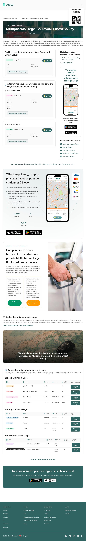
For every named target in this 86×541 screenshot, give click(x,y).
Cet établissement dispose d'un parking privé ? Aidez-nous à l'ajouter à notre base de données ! (43, 164)
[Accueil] (8, 5)
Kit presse (47, 520)
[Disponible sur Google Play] (71, 127)
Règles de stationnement (10, 18)
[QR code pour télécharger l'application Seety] (76, 19)
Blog (25, 524)
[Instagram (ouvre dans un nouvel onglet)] (74, 536)
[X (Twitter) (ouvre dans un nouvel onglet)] (70, 536)
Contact (46, 524)
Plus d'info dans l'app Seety (17, 72)
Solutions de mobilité (30, 520)
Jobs (46, 514)
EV (3, 520)
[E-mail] (82, 536)
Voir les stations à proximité (33, 303)
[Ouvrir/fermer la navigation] (82, 5)
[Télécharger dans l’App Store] (71, 132)
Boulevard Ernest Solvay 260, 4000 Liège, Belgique (21, 33)
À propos (47, 510)
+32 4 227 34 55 (67, 63)
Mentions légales (70, 510)
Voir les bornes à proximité (15, 303)
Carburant (6, 517)
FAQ (25, 514)
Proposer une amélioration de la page (43, 459)
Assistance (6, 524)
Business (5, 527)
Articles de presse (50, 517)
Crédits (67, 514)
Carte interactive (29, 510)
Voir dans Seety (75, 387)
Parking (5, 514)
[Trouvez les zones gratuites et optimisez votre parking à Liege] (70, 99)
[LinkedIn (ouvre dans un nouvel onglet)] (78, 536)
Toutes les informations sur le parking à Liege (18, 325)
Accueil (5, 510)
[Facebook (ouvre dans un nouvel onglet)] (66, 536)
